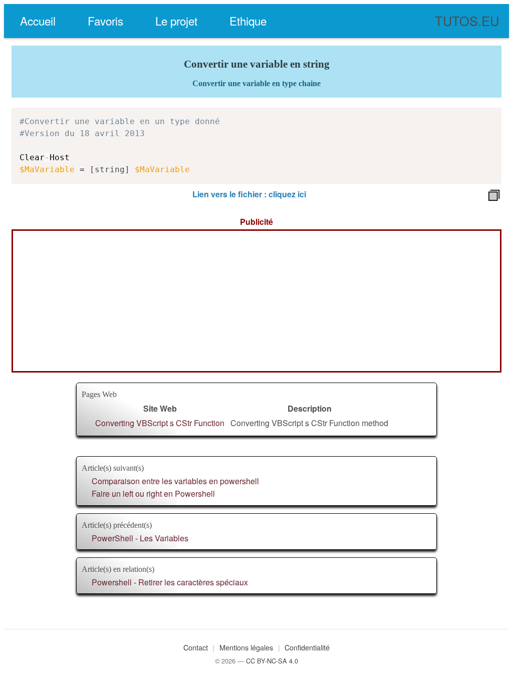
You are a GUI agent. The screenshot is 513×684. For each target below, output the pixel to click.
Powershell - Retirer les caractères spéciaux (170, 582)
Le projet (176, 21)
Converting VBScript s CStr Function (159, 423)
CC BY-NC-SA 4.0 (272, 660)
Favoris (105, 21)
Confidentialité (307, 647)
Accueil (38, 21)
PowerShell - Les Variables (140, 538)
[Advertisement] (256, 301)
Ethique (248, 21)
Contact (195, 647)
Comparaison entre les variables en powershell (175, 481)
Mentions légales (246, 647)
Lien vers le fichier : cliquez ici (249, 194)
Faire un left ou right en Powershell (153, 493)
